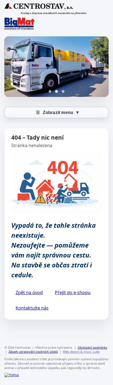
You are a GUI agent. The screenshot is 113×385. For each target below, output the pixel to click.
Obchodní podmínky (92, 347)
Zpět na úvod (29, 292)
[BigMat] (19, 24)
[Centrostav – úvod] (38, 6)
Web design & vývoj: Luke (81, 351)
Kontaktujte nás (32, 308)
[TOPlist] (11, 375)
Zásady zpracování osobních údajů (33, 351)
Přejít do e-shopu (73, 292)
